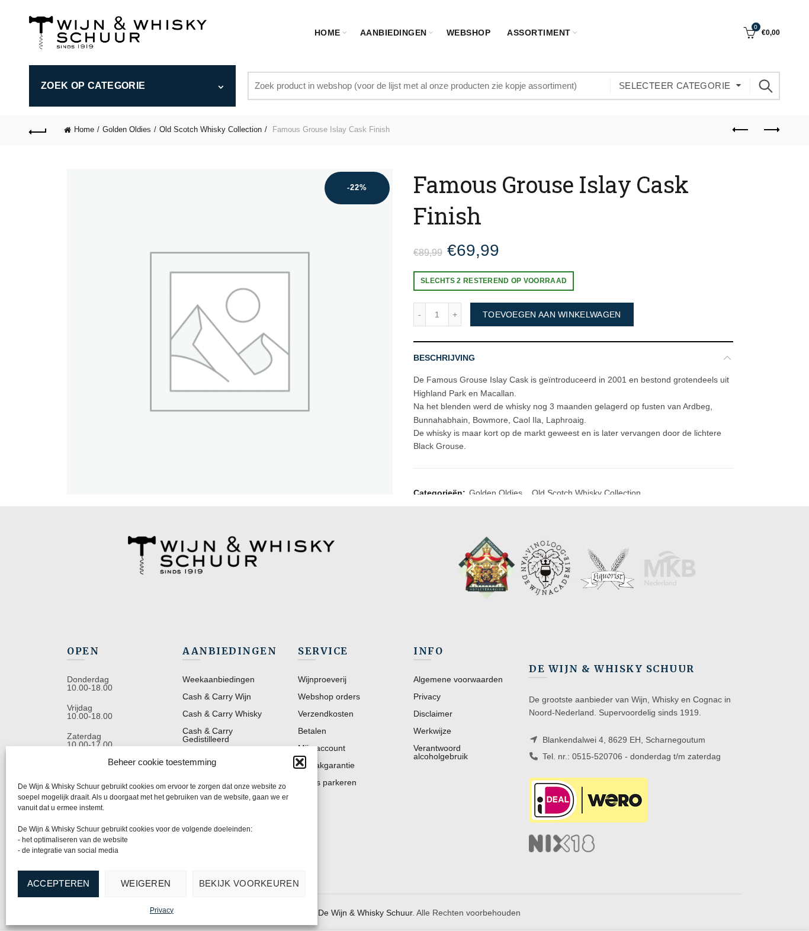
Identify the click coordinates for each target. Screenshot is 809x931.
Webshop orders (329, 696)
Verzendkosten (326, 713)
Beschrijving (444, 357)
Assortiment (539, 32)
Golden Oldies (126, 129)
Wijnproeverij (322, 679)
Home (327, 32)
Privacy (162, 910)
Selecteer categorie (675, 86)
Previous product (741, 130)
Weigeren (146, 883)
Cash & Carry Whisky (222, 713)
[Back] (38, 130)
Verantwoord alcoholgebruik (440, 752)
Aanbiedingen (393, 32)
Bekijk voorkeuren (249, 883)
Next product (771, 130)
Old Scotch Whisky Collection (210, 129)
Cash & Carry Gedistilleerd (207, 735)
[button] (300, 762)
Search (765, 86)
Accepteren (58, 883)
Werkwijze (432, 731)
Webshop (469, 32)
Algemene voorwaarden (458, 679)
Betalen (312, 731)
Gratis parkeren (327, 782)
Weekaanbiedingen (218, 679)
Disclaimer (432, 713)
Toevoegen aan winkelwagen (552, 314)
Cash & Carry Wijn (216, 696)
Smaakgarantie (326, 765)
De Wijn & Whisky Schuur (365, 912)
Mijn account (321, 748)
